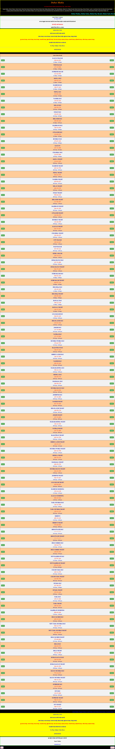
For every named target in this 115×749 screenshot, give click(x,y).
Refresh (112, 747)
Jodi (3, 60)
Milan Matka (106, 712)
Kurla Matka (84, 712)
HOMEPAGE (57, 744)
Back (2, 747)
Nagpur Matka (64, 712)
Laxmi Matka (71, 712)
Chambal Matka (91, 712)
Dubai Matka (57, 712)
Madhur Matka (99, 712)
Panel (112, 60)
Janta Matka (78, 712)
